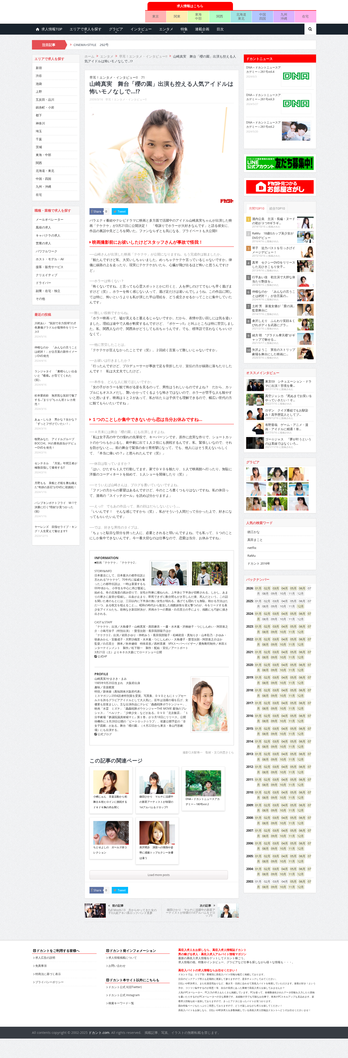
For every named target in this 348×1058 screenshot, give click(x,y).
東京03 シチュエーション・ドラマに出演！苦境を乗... (288, 383)
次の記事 (205, 905)
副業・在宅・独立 (48, 291)
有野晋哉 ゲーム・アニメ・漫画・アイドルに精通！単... (286, 427)
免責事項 (41, 965)
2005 (249, 856)
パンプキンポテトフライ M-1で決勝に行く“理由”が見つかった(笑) (56, 507)
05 (292, 588)
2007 (249, 830)
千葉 (39, 139)
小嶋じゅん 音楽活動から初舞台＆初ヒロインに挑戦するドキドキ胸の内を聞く (110, 802)
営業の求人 (43, 243)
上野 (39, 91)
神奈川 (40, 123)
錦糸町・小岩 (45, 107)
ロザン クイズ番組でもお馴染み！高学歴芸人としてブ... (286, 412)
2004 (249, 869)
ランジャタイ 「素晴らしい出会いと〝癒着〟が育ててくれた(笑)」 (56, 375)
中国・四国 (43, 179)
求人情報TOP (51, 29)
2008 (249, 818)
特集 (184, 29)
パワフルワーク (46, 251)
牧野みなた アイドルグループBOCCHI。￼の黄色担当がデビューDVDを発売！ (55, 443)
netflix (251, 548)
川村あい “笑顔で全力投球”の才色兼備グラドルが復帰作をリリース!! (56, 327)
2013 (249, 754)
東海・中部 (43, 155)
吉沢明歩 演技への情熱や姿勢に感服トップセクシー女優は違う (156, 852)
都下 (39, 115)
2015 (249, 728)
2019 (249, 677)
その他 (40, 298)
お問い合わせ (116, 965)
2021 (249, 652)
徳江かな (253, 532)
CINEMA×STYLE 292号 (91, 45)
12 (299, 606)
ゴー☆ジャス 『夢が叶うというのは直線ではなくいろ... (288, 441)
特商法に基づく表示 (48, 974)
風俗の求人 (43, 227)
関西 (219, 16)
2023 (249, 626)
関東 (177, 16)
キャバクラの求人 (48, 235)
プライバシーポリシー (49, 982)
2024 (249, 613)
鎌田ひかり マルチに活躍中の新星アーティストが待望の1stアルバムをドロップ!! (156, 802)
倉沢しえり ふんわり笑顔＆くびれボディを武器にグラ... (273, 323)
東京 (155, 16)
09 (272, 632)
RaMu (251, 555)
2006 (249, 843)
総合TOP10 (277, 208)
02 (265, 588)
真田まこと (255, 540)
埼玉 (39, 131)
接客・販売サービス (49, 267)
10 (281, 632)
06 (300, 588)
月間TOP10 (256, 208)
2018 (249, 690)
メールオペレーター (49, 219)
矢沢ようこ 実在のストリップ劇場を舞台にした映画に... (273, 351)
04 (283, 588)
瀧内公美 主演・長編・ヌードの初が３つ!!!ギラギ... (273, 221)
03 (274, 588)
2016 (249, 716)
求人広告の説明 (45, 957)
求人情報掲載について (122, 957)
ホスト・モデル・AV (50, 259)
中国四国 (262, 16)
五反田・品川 (45, 99)
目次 (220, 29)
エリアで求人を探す (86, 29)
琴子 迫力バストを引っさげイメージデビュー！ (273, 250)
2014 (249, 741)
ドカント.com (99, 1032)
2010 (249, 792)
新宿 (39, 68)
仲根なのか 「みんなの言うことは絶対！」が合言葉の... (273, 293)
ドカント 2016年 (258, 563)
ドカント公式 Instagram (124, 995)
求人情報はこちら (190, 6)
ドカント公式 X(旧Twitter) (125, 987)
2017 (249, 703)
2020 (249, 665)
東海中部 (198, 16)
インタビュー (141, 29)
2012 (249, 767)
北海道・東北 (45, 171)
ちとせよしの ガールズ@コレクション (110, 849)
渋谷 (39, 75)
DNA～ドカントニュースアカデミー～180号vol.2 (203, 801)
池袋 (39, 84)
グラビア (116, 29)
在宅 (305, 16)
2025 (249, 601)
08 (264, 632)
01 (257, 588)
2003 (249, 881)
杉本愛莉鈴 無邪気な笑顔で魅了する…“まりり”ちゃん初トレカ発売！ (56, 399)
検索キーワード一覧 (121, 1003)
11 (290, 632)
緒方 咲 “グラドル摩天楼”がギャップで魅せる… (273, 337)
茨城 (39, 147)
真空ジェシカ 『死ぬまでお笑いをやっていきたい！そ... (288, 398)
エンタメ (166, 29)
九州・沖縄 (43, 186)
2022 (249, 639)
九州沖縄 (284, 16)
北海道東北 (241, 16)
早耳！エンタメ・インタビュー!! (126, 99)
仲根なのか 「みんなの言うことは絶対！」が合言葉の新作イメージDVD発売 (56, 351)
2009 (249, 805)
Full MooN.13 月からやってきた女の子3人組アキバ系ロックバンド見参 (132, 911)
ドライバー (43, 283)
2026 (249, 588)
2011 (249, 779)
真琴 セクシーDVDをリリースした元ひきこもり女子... (273, 264)
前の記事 (118, 905)
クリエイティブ (46, 275)
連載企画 (202, 29)
